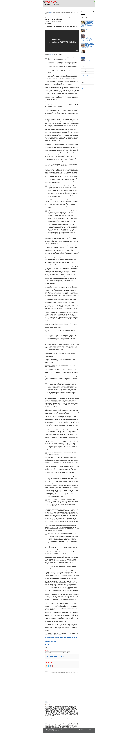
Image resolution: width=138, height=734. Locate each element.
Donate (57, 8)
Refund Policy (54, 729)
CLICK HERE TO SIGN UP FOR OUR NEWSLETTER (53, 663)
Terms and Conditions (61, 729)
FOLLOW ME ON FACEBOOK (50, 641)
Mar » (83, 80)
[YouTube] (53, 666)
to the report (51, 54)
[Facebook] (51, 666)
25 (85, 78)
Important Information (51, 8)
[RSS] (46, 666)
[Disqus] (62, 686)
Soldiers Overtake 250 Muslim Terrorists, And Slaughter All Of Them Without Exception (65, 672)
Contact (61, 8)
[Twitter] (48, 666)
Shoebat (47, 21)
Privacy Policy (46, 729)
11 (85, 75)
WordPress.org (83, 88)
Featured (56, 21)
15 (92, 75)
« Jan (81, 80)
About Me (44, 8)
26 (87, 78)
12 (87, 75)
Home (50, 12)
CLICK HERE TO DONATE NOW (55, 656)
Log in (82, 85)
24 (83, 78)
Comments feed (83, 87)
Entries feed (82, 86)
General (59, 21)
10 (83, 75)
